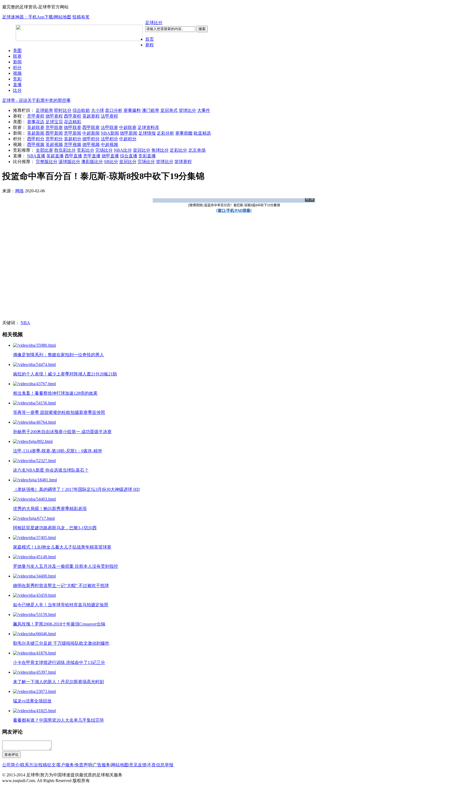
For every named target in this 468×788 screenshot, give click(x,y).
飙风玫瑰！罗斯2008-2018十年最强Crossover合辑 (59, 624)
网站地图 (62, 17)
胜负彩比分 (65, 150)
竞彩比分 (85, 150)
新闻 (17, 62)
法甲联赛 (109, 127)
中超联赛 (127, 127)
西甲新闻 (54, 133)
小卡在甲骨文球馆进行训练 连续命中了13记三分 (59, 662)
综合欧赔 (81, 110)
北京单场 (197, 150)
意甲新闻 (72, 133)
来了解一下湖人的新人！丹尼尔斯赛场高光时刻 (58, 681)
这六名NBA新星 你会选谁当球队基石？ (51, 470)
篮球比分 (187, 110)
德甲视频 (91, 144)
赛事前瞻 (184, 133)
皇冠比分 (141, 150)
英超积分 (72, 139)
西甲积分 (35, 139)
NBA (25, 322)
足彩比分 (178, 150)
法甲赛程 (109, 116)
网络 (19, 191)
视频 (17, 73)
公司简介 (11, 765)
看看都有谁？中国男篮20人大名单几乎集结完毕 (58, 720)
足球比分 (153, 22)
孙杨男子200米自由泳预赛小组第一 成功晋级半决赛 (62, 431)
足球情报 (147, 133)
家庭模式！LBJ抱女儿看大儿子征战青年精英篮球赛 (62, 547)
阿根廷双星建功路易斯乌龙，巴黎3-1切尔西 (55, 528)
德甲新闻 (128, 133)
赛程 (149, 45)
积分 (17, 67)
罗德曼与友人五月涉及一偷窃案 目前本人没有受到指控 (65, 566)
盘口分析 (113, 110)
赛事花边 (35, 121)
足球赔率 (44, 110)
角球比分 (160, 150)
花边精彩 (72, 121)
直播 (17, 84)
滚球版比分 (69, 161)
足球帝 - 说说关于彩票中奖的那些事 (36, 100)
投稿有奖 (81, 17)
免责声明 (83, 765)
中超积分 (127, 139)
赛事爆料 (132, 110)
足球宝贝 (54, 121)
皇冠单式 (169, 110)
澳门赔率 (150, 110)
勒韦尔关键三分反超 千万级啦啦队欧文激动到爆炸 (61, 643)
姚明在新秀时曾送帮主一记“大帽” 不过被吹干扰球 (61, 585)
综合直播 (128, 156)
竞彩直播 (147, 156)
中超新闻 (91, 133)
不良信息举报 (160, 765)
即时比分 (63, 110)
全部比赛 (44, 150)
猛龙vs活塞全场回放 (32, 701)
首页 (149, 39)
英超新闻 (35, 133)
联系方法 (29, 765)
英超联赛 (35, 127)
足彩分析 (165, 133)
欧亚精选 (202, 133)
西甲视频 (35, 144)
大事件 (203, 110)
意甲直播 (91, 156)
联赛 (17, 56)
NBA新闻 (110, 133)
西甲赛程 (72, 116)
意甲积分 (54, 139)
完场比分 (104, 150)
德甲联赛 (72, 127)
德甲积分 (91, 139)
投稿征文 (47, 765)
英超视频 (54, 144)
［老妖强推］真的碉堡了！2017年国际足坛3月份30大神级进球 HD (76, 489)
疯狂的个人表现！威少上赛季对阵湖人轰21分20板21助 (65, 374)
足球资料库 (148, 127)
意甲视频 (72, 144)
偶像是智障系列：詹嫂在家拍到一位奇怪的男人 (58, 354)
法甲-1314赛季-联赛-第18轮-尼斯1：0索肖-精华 (57, 451)
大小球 (97, 110)
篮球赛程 (183, 161)
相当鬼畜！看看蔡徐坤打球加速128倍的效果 (55, 393)
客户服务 (65, 765)
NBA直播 (36, 156)
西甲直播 (73, 156)
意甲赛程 (35, 116)
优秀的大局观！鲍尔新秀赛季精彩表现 (50, 508)
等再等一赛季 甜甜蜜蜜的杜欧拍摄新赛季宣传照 (59, 412)
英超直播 (55, 156)
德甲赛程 (54, 116)
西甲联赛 (91, 127)
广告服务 (101, 765)
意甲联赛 (54, 127)
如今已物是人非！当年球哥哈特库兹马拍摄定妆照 (60, 604)
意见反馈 (138, 765)
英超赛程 (91, 116)
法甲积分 (109, 139)
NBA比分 (123, 150)
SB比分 (111, 161)
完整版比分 (46, 161)
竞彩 (17, 79)
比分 (17, 90)
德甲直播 (110, 156)
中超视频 (109, 144)
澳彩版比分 (92, 161)
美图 (17, 50)
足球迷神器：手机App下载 (27, 17)
